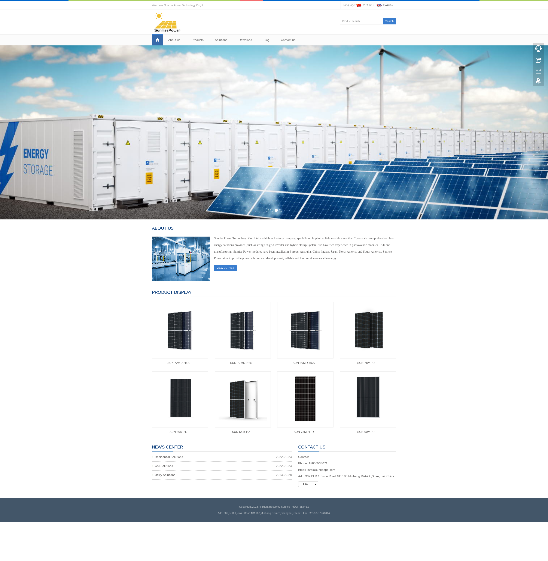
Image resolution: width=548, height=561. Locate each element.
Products (198, 40)
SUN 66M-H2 (179, 432)
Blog (267, 40)
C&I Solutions (164, 466)
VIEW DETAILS (225, 267)
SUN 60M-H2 (366, 432)
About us (174, 40)
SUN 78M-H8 (366, 362)
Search (389, 21)
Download (245, 40)
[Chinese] (364, 5)
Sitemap (304, 506)
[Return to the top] (538, 82)
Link (306, 484)
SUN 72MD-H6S (241, 362)
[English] (385, 5)
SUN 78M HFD (304, 432)
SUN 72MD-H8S (178, 362)
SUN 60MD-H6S (304, 362)
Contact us (288, 40)
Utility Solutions (165, 475)
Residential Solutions (169, 457)
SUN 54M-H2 (241, 432)
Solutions (221, 40)
